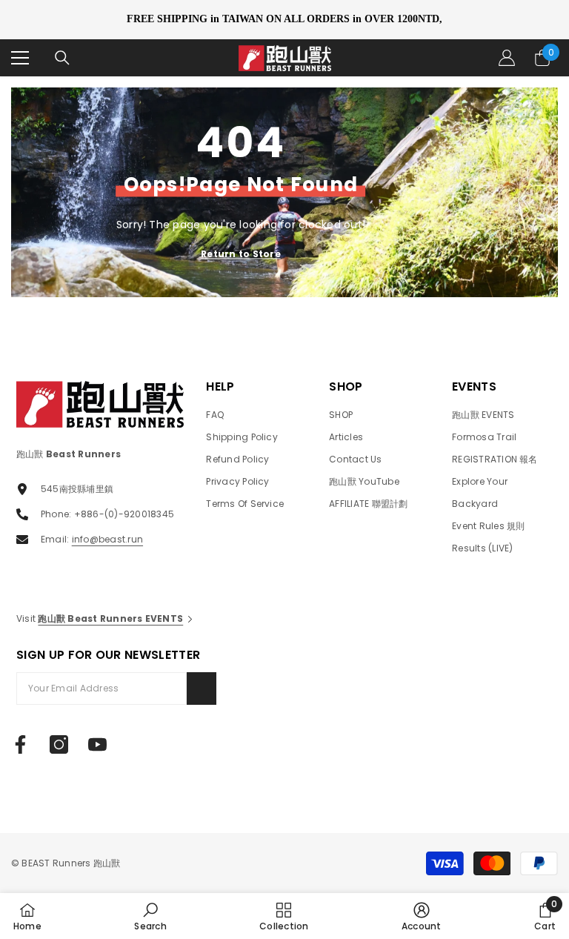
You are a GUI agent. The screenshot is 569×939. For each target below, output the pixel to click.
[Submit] (201, 688)
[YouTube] (97, 744)
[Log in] (507, 58)
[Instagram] (59, 744)
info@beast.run (107, 539)
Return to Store (241, 254)
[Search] (62, 58)
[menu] (20, 58)
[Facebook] (20, 744)
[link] (150, 916)
